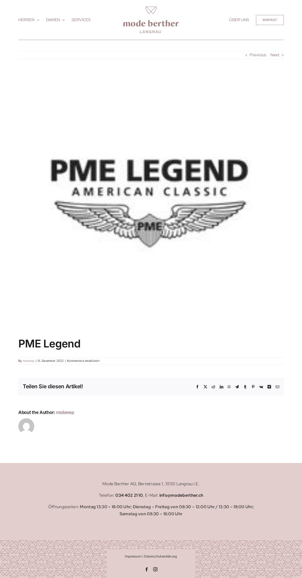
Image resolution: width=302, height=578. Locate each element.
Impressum (133, 556)
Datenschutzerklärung (160, 556)
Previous (258, 55)
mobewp (28, 361)
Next (274, 55)
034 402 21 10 (129, 495)
